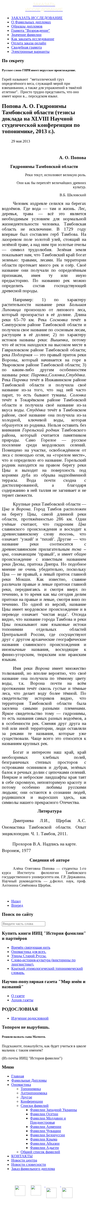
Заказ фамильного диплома (33, 1169)
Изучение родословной (30, 1018)
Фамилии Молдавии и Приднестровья (48, 1120)
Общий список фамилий (40, 1152)
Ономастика (21, 1085)
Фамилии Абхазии (45, 1143)
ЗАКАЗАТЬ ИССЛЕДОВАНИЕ (37, 18)
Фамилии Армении (45, 1127)
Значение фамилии (26, 35)
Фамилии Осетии (44, 1114)
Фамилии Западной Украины (53, 1110)
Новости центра (24, 1160)
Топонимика (31, 1089)
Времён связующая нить (30, 947)
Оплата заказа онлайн (28, 43)
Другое (26, 1097)
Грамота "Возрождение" (30, 30)
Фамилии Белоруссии (47, 1135)
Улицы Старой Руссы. (28, 956)
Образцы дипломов (26, 26)
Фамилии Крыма (43, 1139)
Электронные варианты (30, 51)
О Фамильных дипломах (31, 22)
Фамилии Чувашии (45, 1131)
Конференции (32, 1101)
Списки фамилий (35, 1106)
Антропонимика (34, 1093)
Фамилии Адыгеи (44, 1148)
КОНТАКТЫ (22, 1156)
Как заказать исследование (32, 39)
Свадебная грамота (26, 47)
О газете (18, 996)
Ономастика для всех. (28, 952)
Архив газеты (22, 1000)
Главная (17, 1076)
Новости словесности (28, 1164)
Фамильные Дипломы (29, 1080)
